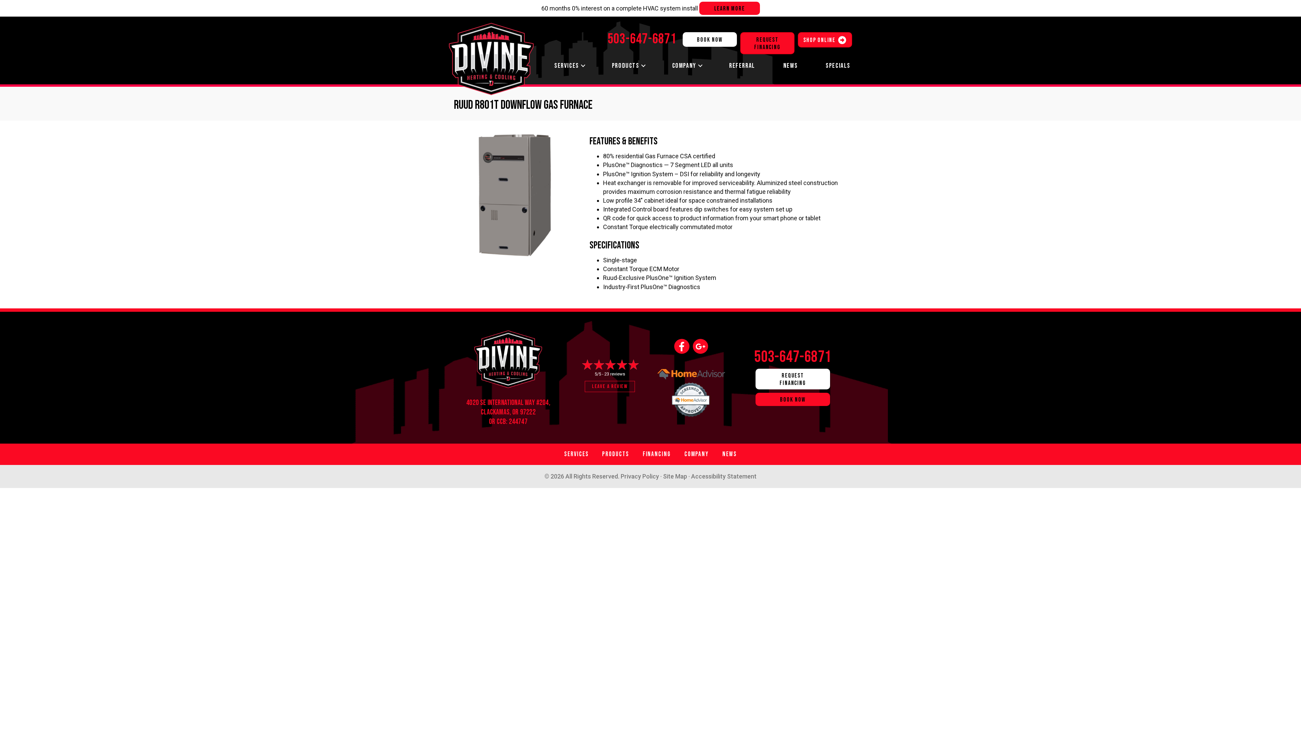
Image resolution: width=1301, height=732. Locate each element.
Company (684, 66)
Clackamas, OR (499, 412)
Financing (657, 454)
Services (566, 66)
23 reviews (614, 374)
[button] (583, 66)
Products (625, 66)
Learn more (729, 8)
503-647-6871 (792, 357)
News (790, 66)
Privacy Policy (640, 476)
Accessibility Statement (724, 476)
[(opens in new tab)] (691, 398)
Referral (742, 66)
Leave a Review (609, 386)
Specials (838, 66)
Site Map (675, 476)
